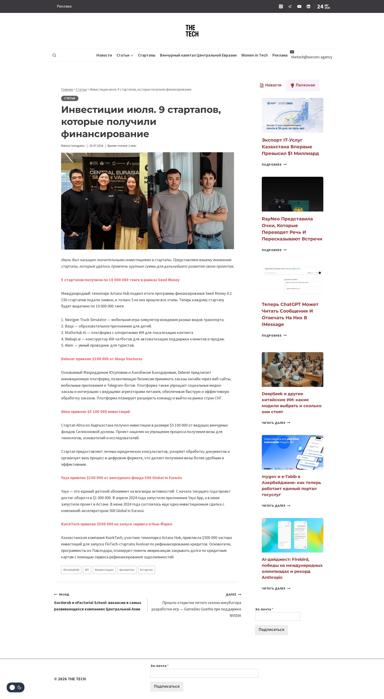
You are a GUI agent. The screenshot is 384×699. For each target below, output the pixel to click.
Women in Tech (254, 55)
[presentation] (292, 115)
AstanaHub (71, 570)
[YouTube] (299, 6)
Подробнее (274, 165)
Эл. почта (264, 609)
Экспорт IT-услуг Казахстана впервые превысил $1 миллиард (290, 146)
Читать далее (276, 423)
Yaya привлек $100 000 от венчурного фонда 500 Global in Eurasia (121, 477)
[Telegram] (290, 6)
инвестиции (104, 570)
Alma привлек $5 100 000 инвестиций (95, 411)
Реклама (64, 6)
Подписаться (271, 629)
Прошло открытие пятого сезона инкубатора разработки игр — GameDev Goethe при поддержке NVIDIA (196, 605)
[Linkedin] (308, 6)
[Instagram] (281, 6)
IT (87, 570)
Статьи (81, 89)
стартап (146, 570)
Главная (67, 89)
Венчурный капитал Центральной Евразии (198, 55)
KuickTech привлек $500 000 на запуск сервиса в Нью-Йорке (116, 523)
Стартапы (146, 55)
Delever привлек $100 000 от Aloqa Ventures (101, 358)
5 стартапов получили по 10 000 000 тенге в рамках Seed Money (120, 279)
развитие (126, 570)
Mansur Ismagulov (73, 146)
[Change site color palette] (15, 687)
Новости (104, 55)
